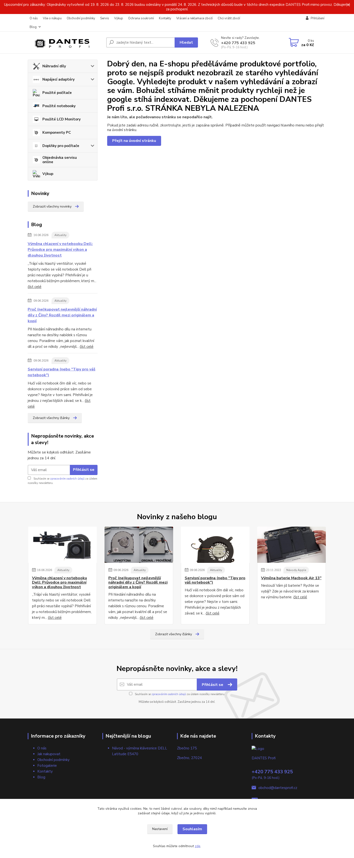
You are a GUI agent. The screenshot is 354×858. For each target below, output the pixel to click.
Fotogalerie (47, 765)
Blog (33, 27)
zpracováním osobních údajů (67, 479)
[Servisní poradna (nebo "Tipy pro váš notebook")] (215, 545)
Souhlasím (192, 829)
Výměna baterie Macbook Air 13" (291, 578)
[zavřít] (348, 4)
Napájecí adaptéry (58, 79)
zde (197, 846)
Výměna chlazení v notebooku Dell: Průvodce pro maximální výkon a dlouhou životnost (60, 249)
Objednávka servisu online (59, 159)
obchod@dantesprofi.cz (277, 787)
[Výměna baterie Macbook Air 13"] (291, 545)
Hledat (186, 42)
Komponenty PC (56, 132)
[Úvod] (65, 42)
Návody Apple (296, 570)
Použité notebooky (59, 106)
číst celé (34, 286)
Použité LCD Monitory (61, 119)
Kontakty (165, 18)
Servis (104, 18)
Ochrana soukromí (141, 18)
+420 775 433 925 (238, 43)
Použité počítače (57, 92)
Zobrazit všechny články (51, 418)
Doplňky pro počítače (60, 145)
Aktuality (60, 235)
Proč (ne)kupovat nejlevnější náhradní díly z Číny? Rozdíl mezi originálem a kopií (62, 315)
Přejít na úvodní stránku (134, 140)
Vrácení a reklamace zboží (194, 18)
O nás (34, 18)
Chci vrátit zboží (229, 18)
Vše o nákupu (52, 18)
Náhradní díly (54, 66)
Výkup (118, 18)
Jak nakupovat (48, 754)
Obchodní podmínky (81, 18)
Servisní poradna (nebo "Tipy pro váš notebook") (61, 372)
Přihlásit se (83, 469)
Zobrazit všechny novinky (52, 206)
